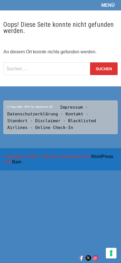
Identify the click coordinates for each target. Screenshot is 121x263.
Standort (18, 120)
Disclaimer (47, 120)
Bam (16, 161)
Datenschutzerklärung (32, 114)
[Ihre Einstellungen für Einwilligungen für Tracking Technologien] (111, 253)
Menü (108, 5)
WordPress (102, 156)
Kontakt (76, 114)
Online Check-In (54, 127)
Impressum (71, 107)
